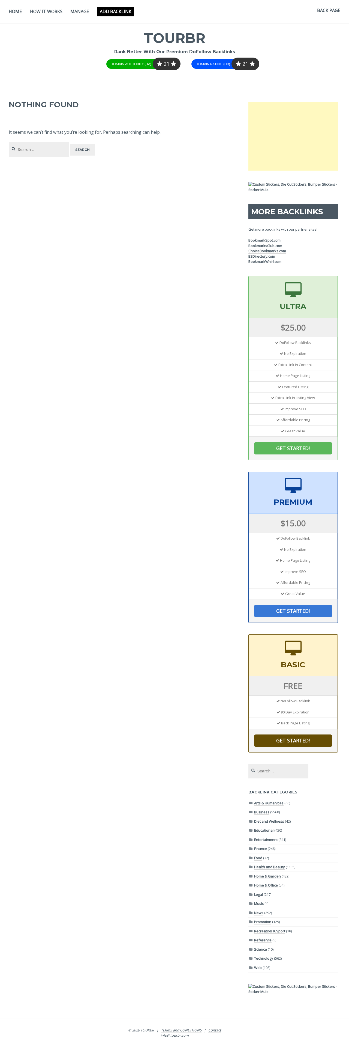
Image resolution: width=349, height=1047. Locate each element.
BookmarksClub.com (265, 245)
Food (258, 857)
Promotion (262, 921)
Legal (258, 894)
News (258, 912)
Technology (263, 958)
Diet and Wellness (269, 821)
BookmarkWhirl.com (264, 261)
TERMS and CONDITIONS (181, 1030)
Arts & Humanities (269, 803)
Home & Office (266, 885)
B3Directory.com (261, 256)
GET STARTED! (293, 448)
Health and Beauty (269, 866)
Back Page (328, 10)
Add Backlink (115, 11)
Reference (263, 940)
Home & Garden (267, 876)
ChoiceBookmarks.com (267, 250)
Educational (263, 830)
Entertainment (266, 839)
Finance (260, 848)
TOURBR (174, 38)
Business (261, 812)
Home (15, 11)
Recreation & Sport (269, 931)
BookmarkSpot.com (264, 240)
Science (260, 949)
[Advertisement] (293, 136)
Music (259, 903)
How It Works (46, 11)
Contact (214, 1030)
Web (258, 967)
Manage (79, 11)
